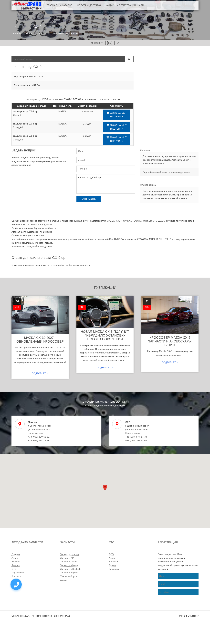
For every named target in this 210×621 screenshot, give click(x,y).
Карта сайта (17, 572)
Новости (15, 561)
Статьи (112, 565)
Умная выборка (68, 576)
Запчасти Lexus (68, 561)
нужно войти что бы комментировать (70, 265)
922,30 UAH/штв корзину (118, 115)
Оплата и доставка (89, 5)
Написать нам (35, 433)
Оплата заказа (148, 184)
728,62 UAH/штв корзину (118, 127)
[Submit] (129, 59)
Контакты (16, 576)
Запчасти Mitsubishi (70, 569)
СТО (13, 569)
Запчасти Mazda (69, 565)
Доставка (145, 150)
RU (142, 5)
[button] (105, 488)
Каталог (67, 5)
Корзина (98, 43)
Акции (110, 5)
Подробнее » (40, 373)
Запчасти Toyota (69, 572)
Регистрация (127, 5)
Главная (52, 5)
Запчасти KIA (42, 34)
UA (118, 43)
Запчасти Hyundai (69, 554)
